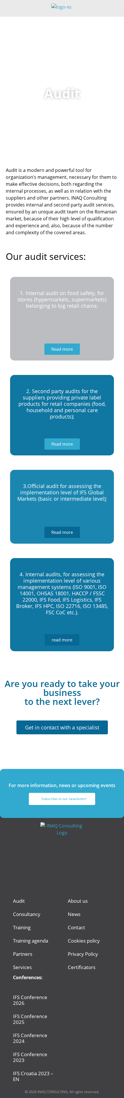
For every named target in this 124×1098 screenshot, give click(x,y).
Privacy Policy (83, 954)
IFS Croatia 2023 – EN (33, 1076)
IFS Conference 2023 (30, 1057)
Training (22, 927)
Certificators (81, 967)
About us (78, 901)
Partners (22, 954)
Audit (19, 901)
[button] (115, 8)
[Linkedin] (70, 878)
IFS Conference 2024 (30, 1038)
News (74, 914)
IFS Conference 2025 (30, 1019)
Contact (76, 927)
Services (22, 967)
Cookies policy (84, 940)
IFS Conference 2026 (30, 1000)
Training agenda (30, 940)
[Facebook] (54, 878)
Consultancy (26, 914)
